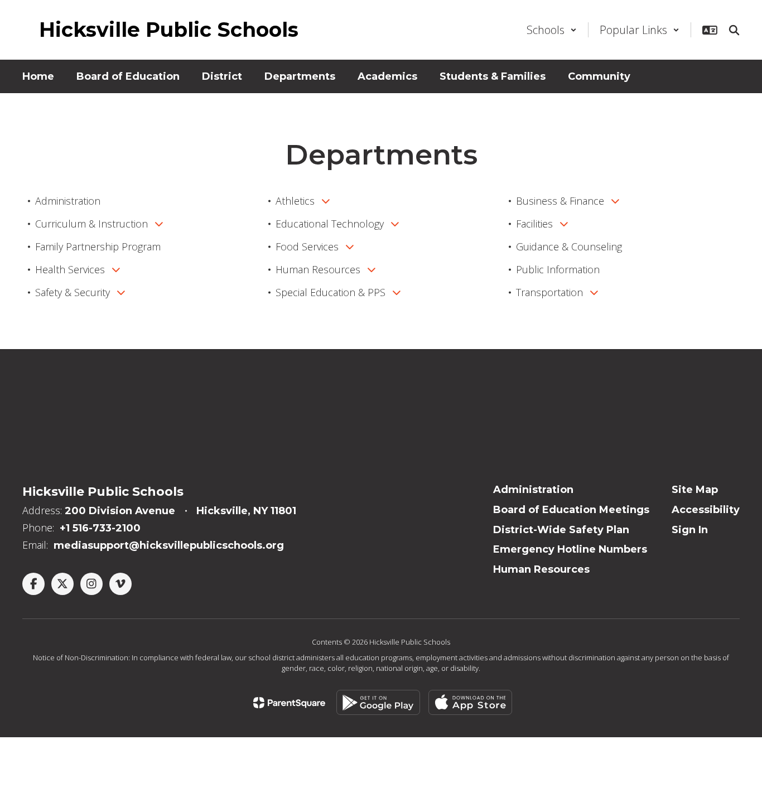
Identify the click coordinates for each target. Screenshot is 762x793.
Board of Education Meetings (571, 510)
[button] (552, 29)
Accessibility (706, 510)
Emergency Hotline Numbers (570, 549)
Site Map (695, 489)
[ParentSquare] (289, 702)
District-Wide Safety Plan (561, 530)
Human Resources (541, 569)
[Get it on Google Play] (378, 702)
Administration (533, 489)
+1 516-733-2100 (100, 528)
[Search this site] (734, 30)
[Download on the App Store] (470, 702)
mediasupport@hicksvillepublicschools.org (169, 545)
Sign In (690, 530)
